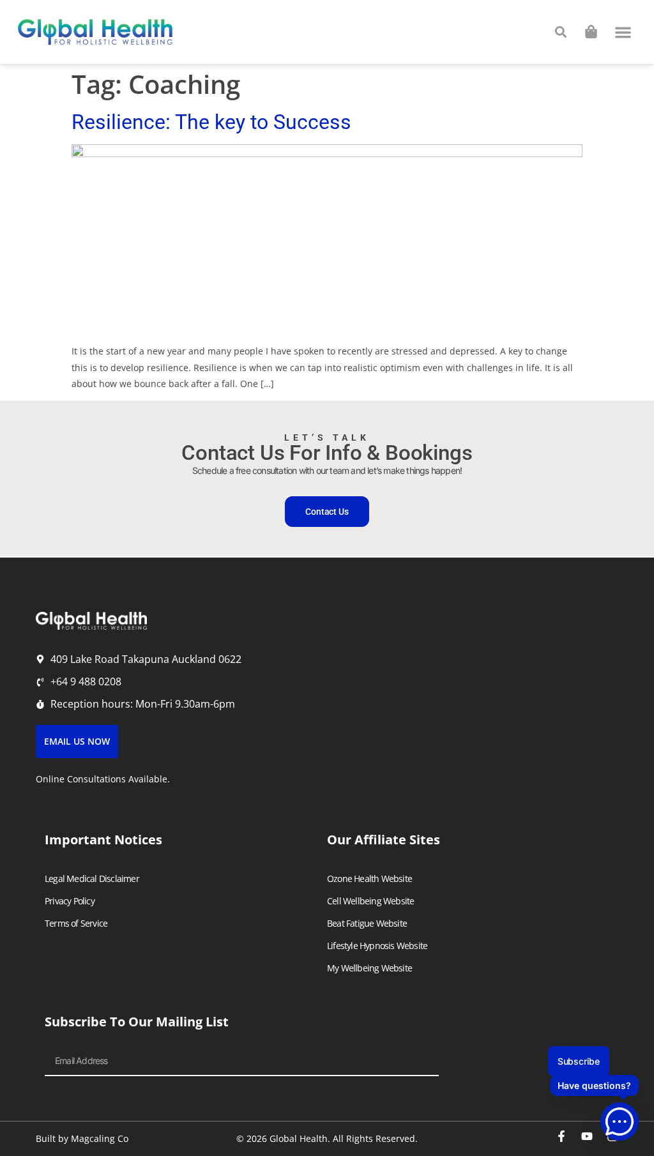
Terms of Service (76, 923)
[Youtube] (587, 1136)
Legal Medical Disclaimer (92, 878)
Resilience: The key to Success (211, 122)
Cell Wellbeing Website (370, 901)
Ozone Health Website (369, 878)
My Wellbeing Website (369, 968)
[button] (624, 32)
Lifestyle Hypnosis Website (377, 945)
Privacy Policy (70, 901)
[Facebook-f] (561, 1136)
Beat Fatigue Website (367, 923)
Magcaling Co (99, 1138)
